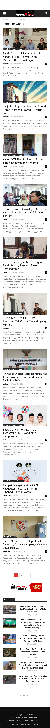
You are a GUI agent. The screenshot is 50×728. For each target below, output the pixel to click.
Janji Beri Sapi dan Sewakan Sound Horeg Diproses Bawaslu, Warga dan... (24, 110)
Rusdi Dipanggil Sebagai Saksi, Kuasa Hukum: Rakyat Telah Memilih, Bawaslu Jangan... (22, 57)
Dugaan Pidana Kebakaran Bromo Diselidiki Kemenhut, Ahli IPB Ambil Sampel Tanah (33, 665)
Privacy (34, 720)
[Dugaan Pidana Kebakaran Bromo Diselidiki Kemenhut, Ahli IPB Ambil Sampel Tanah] (9, 665)
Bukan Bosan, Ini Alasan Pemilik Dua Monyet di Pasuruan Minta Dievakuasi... (33, 609)
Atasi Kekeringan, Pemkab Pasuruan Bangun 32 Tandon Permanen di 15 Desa (32, 638)
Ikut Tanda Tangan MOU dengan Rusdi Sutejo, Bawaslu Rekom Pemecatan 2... (22, 265)
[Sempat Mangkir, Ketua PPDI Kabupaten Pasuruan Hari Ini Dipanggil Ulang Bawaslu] (25, 471)
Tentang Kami (20, 714)
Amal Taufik (7, 496)
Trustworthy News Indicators (18, 720)
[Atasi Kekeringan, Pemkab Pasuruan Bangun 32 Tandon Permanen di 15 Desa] (9, 639)
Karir (41, 720)
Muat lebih (24, 696)
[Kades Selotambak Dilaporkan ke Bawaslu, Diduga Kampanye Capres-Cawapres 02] (25, 527)
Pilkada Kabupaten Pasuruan (13, 49)
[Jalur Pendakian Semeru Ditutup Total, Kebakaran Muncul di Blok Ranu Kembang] (9, 679)
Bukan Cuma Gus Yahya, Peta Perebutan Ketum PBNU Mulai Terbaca (32, 652)
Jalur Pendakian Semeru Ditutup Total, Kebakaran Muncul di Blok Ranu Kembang (33, 678)
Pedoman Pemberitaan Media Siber (24, 717)
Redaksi (6, 64)
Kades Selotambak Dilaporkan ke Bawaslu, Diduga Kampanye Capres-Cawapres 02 (25, 544)
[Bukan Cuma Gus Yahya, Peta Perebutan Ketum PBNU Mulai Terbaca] (9, 652)
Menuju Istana (8, 537)
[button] (46, 13)
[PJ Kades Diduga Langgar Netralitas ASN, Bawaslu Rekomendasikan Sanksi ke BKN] (25, 359)
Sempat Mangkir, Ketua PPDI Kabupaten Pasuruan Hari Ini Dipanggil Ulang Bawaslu (20, 489)
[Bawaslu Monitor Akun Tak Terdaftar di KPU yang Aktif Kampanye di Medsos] (25, 415)
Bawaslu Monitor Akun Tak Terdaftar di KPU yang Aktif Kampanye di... (19, 433)
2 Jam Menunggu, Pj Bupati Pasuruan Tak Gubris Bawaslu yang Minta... (24, 321)
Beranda (6, 20)
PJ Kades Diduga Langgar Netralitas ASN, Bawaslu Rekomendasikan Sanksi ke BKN (25, 377)
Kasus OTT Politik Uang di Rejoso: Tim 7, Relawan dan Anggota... (24, 161)
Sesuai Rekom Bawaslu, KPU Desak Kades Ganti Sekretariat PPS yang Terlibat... (24, 212)
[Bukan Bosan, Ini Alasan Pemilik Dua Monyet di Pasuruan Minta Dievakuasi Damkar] (9, 609)
